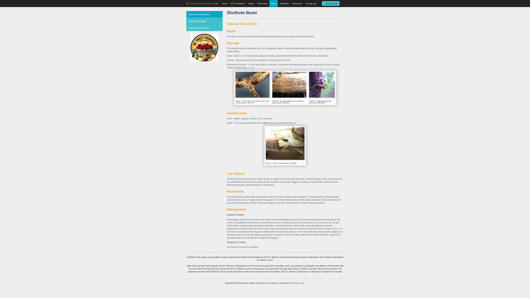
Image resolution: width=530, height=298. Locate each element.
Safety (251, 3)
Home (225, 3)
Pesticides (284, 3)
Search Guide (331, 3)
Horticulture (262, 3)
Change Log (310, 3)
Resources (297, 3)
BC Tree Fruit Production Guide (202, 3)
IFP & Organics (238, 3)
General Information (199, 14)
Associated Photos (198, 28)
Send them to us (297, 282)
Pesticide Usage (197, 21)
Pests (273, 3)
